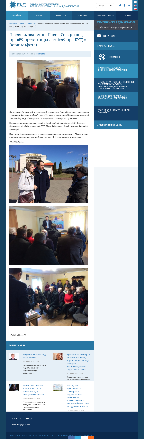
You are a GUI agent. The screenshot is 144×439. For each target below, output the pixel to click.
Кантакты (82, 15)
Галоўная (17, 15)
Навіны (39, 15)
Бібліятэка (61, 15)
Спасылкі (127, 15)
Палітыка (40, 53)
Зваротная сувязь (104, 15)
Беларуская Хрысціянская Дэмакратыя (54, 5)
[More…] (89, 437)
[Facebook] (71, 437)
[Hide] (92, 437)
